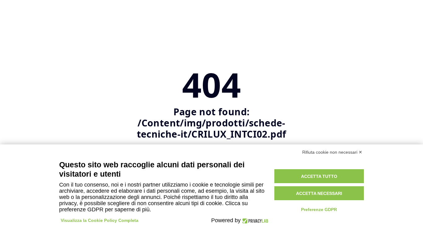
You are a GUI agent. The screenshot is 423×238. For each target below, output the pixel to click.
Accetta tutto (319, 176)
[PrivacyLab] (254, 220)
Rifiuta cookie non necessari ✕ (332, 152)
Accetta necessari (319, 193)
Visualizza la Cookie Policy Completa (99, 220)
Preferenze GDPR (319, 209)
